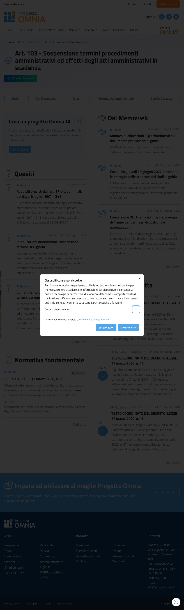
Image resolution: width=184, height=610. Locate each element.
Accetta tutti (128, 328)
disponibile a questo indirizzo (94, 319)
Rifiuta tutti (106, 328)
